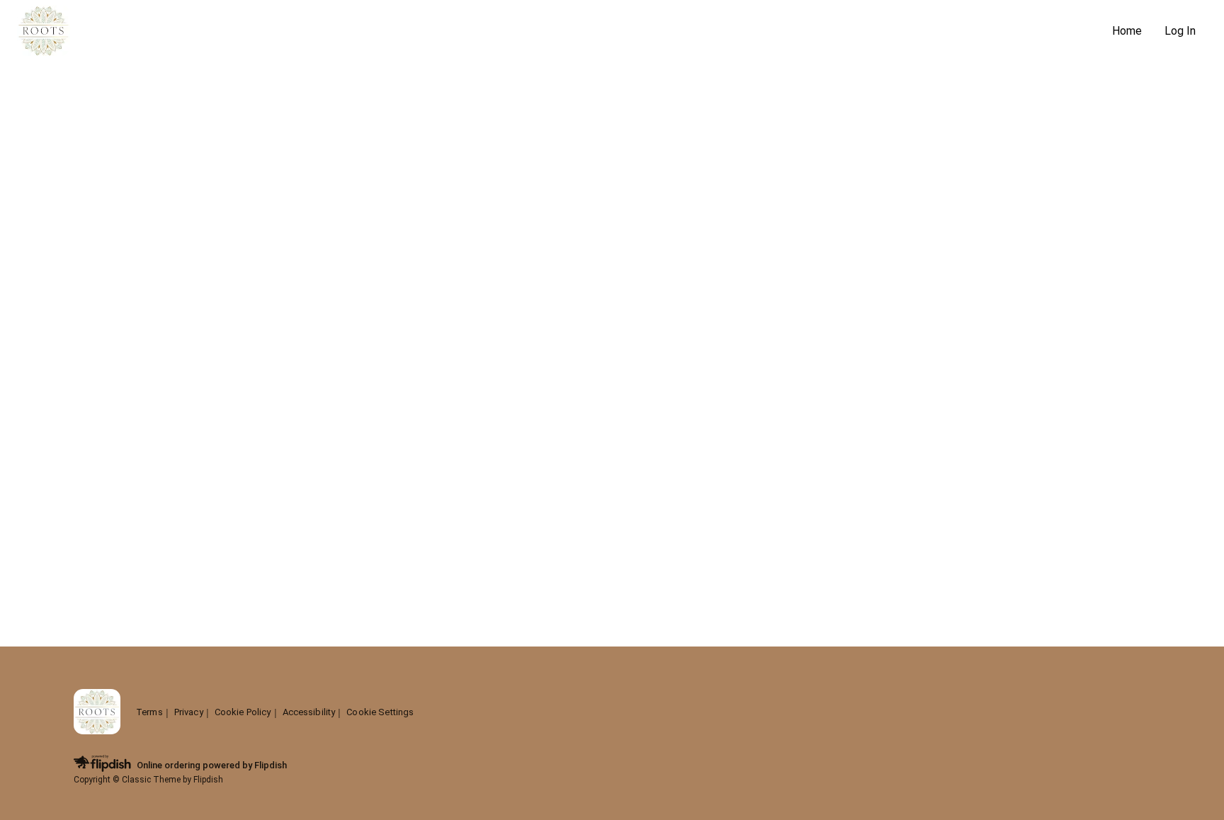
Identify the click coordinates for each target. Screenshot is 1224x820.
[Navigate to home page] (559, 31)
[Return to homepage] (97, 712)
